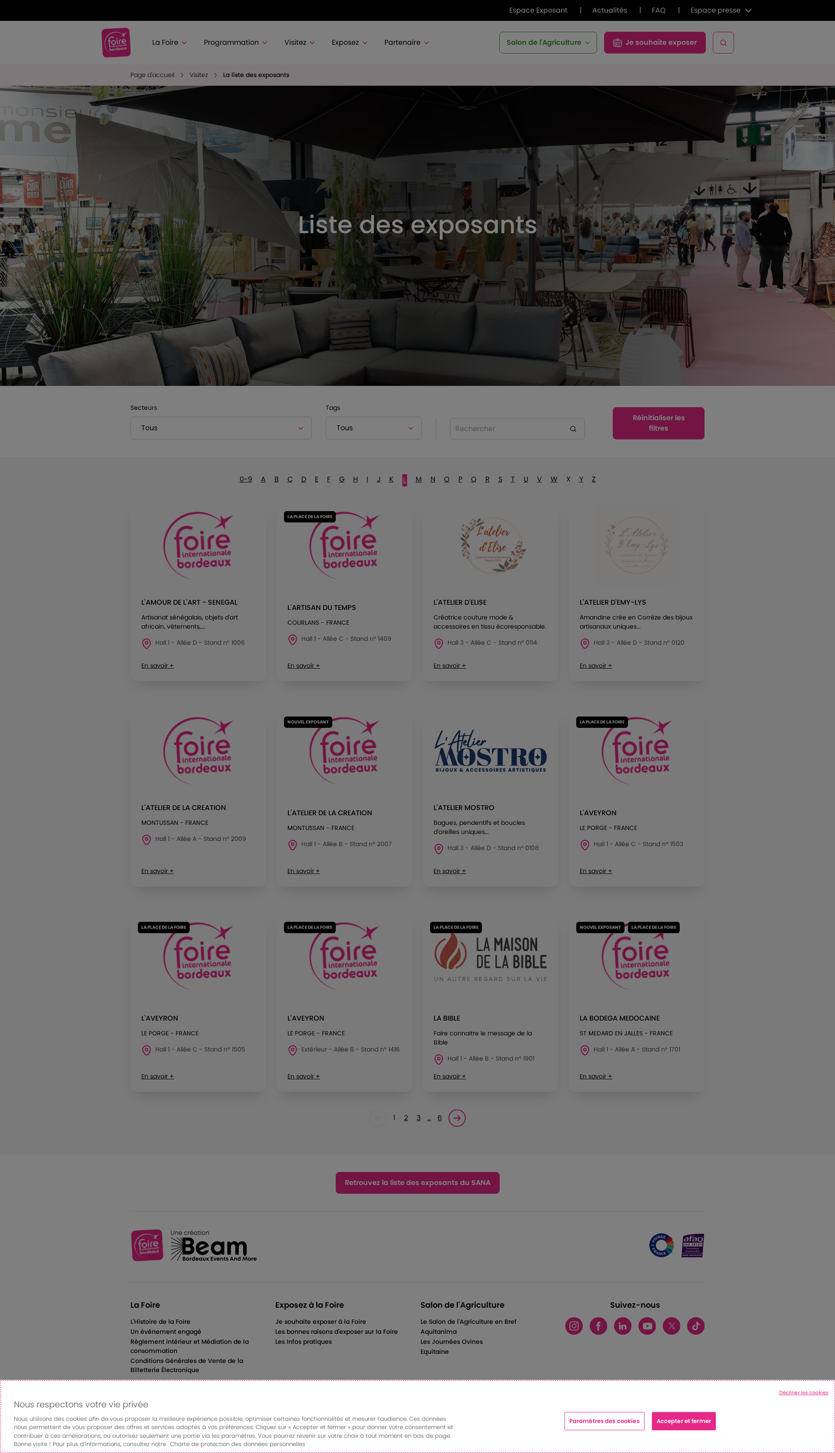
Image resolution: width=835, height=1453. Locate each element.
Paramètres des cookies (604, 1421)
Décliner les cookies (803, 1392)
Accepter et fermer (684, 1421)
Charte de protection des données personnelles (237, 1444)
